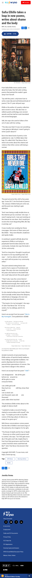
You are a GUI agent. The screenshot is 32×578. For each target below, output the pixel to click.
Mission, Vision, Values (9, 555)
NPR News (10, 459)
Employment (6, 529)
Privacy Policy (7, 537)
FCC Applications (7, 544)
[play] (3, 576)
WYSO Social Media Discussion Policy (13, 551)
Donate (26, 2)
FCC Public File (7, 540)
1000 (26, 371)
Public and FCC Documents (10, 533)
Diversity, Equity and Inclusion (11, 548)
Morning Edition (22, 459)
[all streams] (29, 576)
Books (9, 462)
